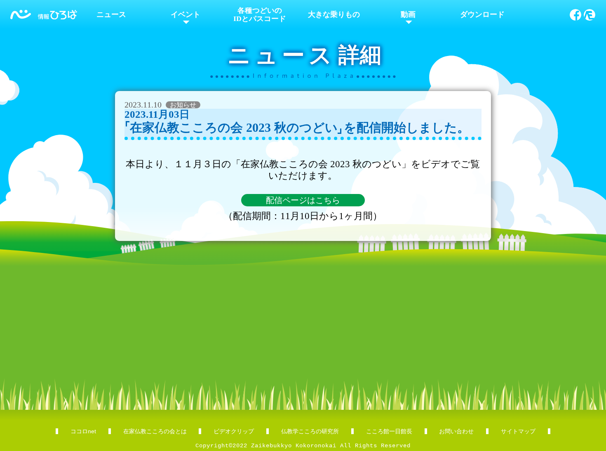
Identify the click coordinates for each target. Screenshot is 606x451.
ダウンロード (482, 14)
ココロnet (83, 431)
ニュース (111, 14)
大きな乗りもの (334, 14)
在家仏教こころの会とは (155, 431)
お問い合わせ (456, 431)
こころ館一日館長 (389, 431)
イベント (185, 14)
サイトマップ (518, 431)
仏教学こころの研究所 (310, 431)
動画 (408, 14)
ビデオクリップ (234, 431)
